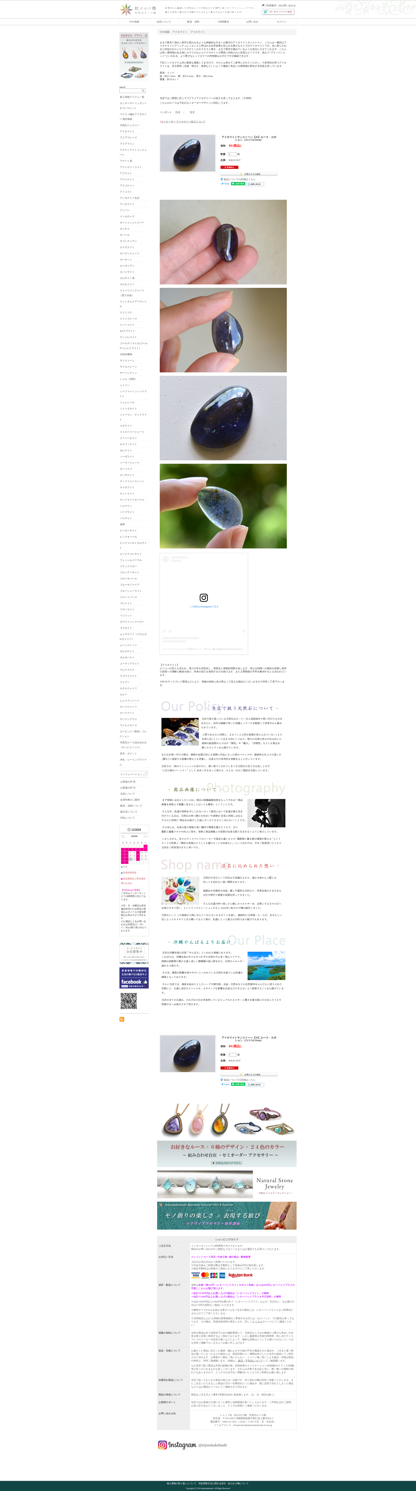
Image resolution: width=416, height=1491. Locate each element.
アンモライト (127, 204)
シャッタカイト (128, 408)
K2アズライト (127, 331)
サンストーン (127, 360)
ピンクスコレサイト (131, 554)
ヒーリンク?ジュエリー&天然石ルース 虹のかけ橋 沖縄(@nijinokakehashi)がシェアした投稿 (210, 649)
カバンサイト (127, 272)
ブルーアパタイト (129, 572)
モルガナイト (127, 651)
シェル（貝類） (128, 379)
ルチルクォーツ (128, 688)
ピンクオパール (128, 536)
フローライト (127, 609)
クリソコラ (126, 312)
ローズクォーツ (128, 707)
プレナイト (126, 603)
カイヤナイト (127, 247)
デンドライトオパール (132, 499)
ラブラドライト (128, 676)
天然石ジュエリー (129, 125)
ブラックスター (128, 566)
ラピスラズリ (127, 670)
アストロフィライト (131, 167)
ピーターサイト (128, 530)
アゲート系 (126, 161)
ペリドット (126, 615)
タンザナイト (127, 475)
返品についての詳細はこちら (239, 179)
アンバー (125, 210)
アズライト (126, 173)
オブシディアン (128, 241)
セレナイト (126, 450)
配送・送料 (193, 21)
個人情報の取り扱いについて (181, 1483)
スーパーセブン (128, 438)
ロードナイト (127, 713)
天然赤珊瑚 (126, 354)
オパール (125, 235)
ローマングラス (128, 719)
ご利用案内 (270, 5)
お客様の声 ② (128, 781)
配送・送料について (131, 805)
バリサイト (126, 518)
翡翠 (122, 524)
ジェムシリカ (127, 402)
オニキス (125, 228)
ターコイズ (126, 469)
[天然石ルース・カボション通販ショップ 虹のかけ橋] (140, 9)
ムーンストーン (128, 645)
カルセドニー (127, 284)
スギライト (126, 425)
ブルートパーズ (128, 597)
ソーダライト (127, 456)
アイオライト (179, 32)
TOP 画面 (134, 21)
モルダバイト (127, 657)
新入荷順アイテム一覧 (132, 97)
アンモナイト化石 (129, 198)
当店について (163, 21)
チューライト (127, 493)
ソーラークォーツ (129, 462)
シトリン (125, 385)
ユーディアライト (129, 663)
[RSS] (121, 1019)
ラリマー (125, 682)
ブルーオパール (128, 578)
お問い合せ (252, 21)
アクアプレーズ (128, 137)
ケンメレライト (128, 337)
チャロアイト (127, 487)
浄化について (127, 817)
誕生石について (128, 811)
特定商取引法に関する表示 (212, 1483)
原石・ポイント (128, 753)
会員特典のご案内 (130, 799)
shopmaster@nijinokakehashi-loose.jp (253, 1425)
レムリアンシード (129, 700)
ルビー (123, 694)
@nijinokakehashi (212, 1445)
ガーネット (126, 259)
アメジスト (126, 191)
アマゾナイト (127, 179)
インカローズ (127, 216)
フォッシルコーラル (131, 560)
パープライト (127, 512)
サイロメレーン (128, 366)
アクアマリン (127, 143)
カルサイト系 (127, 278)
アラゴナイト (127, 185)
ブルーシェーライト (131, 591)
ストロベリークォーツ (132, 432)
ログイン (282, 21)
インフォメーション (131, 774)
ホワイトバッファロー (132, 621)
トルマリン (126, 506)
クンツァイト (127, 325)
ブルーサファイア (129, 584)
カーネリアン (127, 265)
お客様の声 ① (128, 787)
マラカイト (126, 628)
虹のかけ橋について (238, 1483)
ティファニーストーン (132, 481)
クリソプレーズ (128, 318)
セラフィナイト (128, 444)
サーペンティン (128, 373)
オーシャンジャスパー (132, 222)
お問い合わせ (288, 5)
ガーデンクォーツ (129, 253)
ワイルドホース (128, 725)
